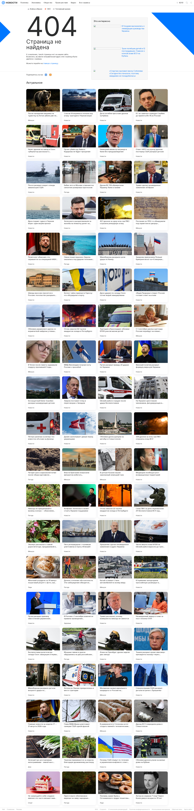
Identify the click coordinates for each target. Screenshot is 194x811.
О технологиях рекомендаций (117, 809)
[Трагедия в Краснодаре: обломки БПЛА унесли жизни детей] (115, 321)
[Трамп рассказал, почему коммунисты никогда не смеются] (115, 609)
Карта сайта (188, 809)
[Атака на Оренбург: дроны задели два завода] (115, 644)
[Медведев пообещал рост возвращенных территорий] (151, 465)
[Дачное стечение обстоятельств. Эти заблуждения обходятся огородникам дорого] (79, 573)
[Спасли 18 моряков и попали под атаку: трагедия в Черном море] (79, 106)
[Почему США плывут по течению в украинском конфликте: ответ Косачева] (115, 752)
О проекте (103, 809)
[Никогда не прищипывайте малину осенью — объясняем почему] (43, 501)
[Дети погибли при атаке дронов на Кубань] (115, 106)
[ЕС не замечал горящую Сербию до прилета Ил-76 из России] (151, 106)
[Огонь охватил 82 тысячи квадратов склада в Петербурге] (79, 321)
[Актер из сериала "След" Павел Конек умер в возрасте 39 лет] (151, 788)
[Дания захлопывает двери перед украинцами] (79, 429)
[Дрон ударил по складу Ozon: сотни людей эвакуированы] (115, 285)
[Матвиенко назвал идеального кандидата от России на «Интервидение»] (115, 680)
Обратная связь (177, 809)
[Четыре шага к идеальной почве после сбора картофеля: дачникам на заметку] (43, 465)
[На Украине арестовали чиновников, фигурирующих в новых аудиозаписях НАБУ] (151, 393)
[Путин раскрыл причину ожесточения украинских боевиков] (43, 609)
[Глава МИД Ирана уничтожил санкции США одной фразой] (79, 716)
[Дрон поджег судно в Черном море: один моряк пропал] (43, 213)
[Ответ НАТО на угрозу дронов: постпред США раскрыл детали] (151, 142)
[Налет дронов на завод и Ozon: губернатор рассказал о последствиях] (43, 142)
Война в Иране (36, 9)
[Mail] (3, 2)
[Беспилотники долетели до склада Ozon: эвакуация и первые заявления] (43, 644)
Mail (3, 809)
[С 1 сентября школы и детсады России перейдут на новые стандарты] (151, 321)
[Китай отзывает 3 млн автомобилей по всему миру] (115, 573)
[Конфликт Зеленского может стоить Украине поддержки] (79, 501)
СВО (49, 9)
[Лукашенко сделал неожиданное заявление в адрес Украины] (115, 537)
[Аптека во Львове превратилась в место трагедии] (79, 680)
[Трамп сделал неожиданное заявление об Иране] (151, 178)
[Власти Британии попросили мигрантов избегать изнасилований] (79, 465)
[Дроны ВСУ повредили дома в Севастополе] (151, 716)
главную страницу (50, 63)
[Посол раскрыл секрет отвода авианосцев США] (43, 178)
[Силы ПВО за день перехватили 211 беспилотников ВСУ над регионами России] (151, 501)
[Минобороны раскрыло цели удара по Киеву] (115, 249)
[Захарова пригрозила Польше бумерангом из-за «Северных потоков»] (151, 249)
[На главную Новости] (11, 2)
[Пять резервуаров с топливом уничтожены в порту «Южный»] (79, 537)
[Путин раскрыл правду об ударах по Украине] (115, 357)
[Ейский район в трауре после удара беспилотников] (115, 393)
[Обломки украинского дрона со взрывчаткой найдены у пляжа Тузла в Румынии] (43, 321)
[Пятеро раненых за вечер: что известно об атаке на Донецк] (43, 429)
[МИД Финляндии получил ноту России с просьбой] (79, 357)
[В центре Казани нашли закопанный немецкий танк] (115, 465)
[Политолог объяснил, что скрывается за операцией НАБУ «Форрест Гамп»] (43, 249)
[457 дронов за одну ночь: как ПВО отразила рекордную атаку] (115, 213)
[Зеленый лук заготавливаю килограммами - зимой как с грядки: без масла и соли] (43, 752)
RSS (96, 809)
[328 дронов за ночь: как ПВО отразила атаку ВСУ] (151, 429)
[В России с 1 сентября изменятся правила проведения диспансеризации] (79, 609)
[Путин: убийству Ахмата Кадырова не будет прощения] (79, 142)
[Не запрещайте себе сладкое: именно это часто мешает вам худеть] (43, 788)
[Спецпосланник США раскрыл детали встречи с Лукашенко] (151, 680)
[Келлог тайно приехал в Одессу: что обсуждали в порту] (79, 285)
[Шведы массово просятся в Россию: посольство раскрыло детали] (43, 285)
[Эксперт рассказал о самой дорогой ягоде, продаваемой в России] (43, 537)
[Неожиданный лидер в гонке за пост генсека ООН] (151, 609)
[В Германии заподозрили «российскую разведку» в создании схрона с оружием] (151, 573)
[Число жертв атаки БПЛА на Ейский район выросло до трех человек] (151, 537)
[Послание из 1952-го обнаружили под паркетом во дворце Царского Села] (151, 213)
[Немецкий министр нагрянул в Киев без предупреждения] (115, 142)
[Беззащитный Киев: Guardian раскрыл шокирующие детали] (43, 393)
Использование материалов (161, 809)
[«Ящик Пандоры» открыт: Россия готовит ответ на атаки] (151, 285)
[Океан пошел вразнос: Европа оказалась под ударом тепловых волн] (79, 249)
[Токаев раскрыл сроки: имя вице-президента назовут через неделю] (151, 644)
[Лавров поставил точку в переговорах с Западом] (79, 393)
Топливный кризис (63, 9)
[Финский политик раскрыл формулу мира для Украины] (151, 357)
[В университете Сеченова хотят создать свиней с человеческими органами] (115, 716)
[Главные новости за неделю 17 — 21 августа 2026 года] (43, 716)
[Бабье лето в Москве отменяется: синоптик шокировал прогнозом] (79, 178)
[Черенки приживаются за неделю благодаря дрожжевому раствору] (79, 752)
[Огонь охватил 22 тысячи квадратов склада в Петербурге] (115, 501)
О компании (10, 809)
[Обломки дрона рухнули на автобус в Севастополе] (115, 429)
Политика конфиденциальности (139, 809)
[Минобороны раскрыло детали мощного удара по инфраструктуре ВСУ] (43, 680)
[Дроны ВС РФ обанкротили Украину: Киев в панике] (115, 178)
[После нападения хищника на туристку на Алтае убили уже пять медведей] (43, 106)
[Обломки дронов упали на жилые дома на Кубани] (151, 752)
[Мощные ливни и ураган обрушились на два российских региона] (79, 644)
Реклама (19, 809)
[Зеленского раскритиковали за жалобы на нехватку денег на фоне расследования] (79, 213)
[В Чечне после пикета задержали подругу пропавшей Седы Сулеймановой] (43, 357)
